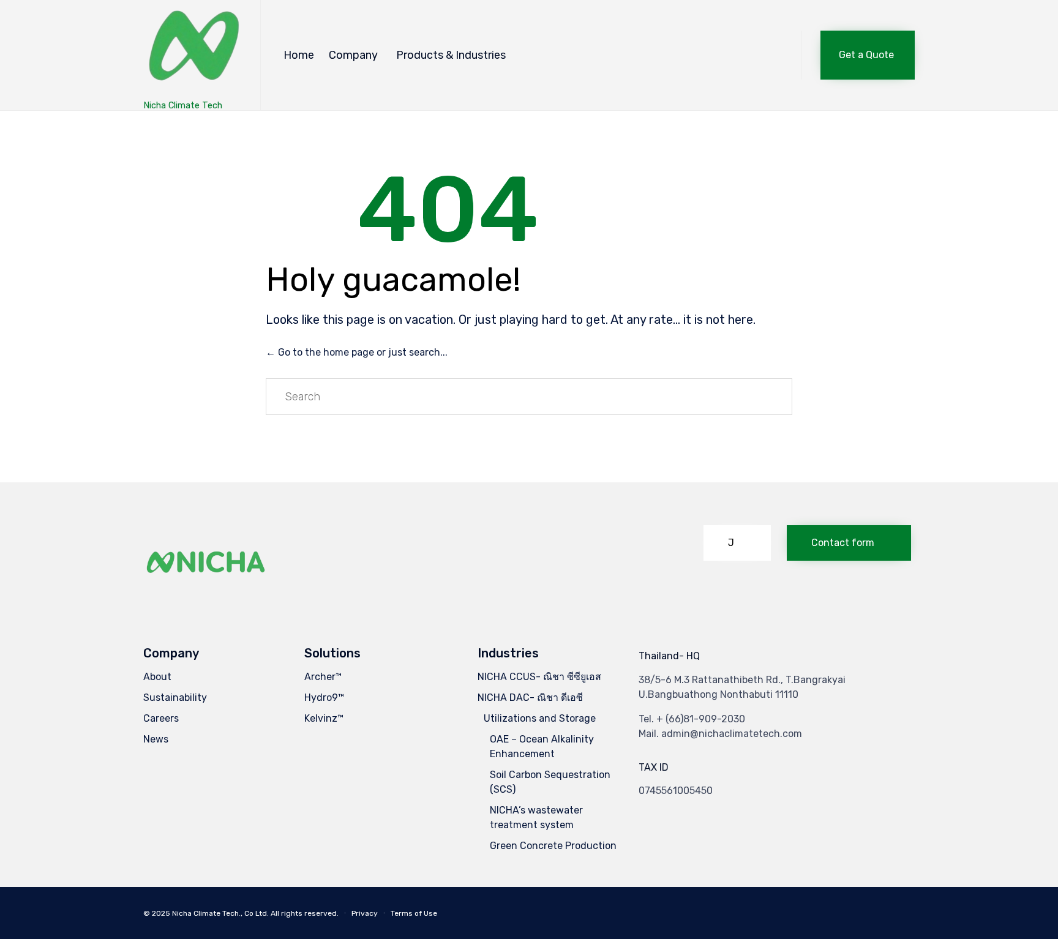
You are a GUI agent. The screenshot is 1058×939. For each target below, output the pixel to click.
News (155, 739)
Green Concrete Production (553, 845)
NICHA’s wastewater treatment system (536, 817)
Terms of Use (414, 913)
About (157, 677)
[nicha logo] (206, 593)
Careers (161, 718)
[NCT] (192, 49)
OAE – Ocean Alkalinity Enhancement (542, 746)
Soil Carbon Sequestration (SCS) (550, 782)
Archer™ (323, 677)
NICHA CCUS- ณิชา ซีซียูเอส (539, 677)
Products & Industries (451, 55)
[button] (867, 55)
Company (353, 55)
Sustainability (175, 697)
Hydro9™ (324, 697)
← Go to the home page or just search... (357, 352)
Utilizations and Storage (540, 718)
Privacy (364, 913)
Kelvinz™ (323, 718)
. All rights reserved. (303, 913)
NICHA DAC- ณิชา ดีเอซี (530, 697)
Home (298, 55)
